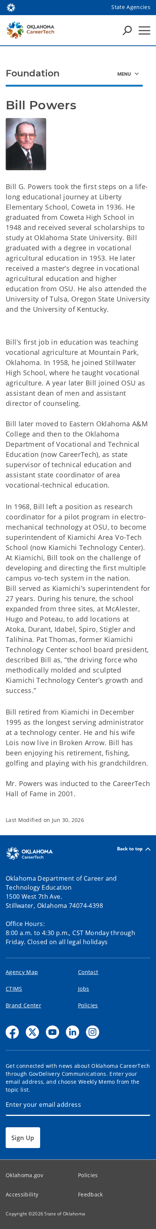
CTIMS (14, 988)
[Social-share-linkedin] (72, 1032)
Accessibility (22, 1194)
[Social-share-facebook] (12, 1032)
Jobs (83, 988)
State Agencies (130, 7)
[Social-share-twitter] (32, 1032)
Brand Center (23, 1005)
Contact (88, 972)
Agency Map (22, 972)
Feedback (90, 1194)
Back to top (130, 849)
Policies (88, 1005)
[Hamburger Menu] (144, 30)
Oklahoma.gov (24, 1175)
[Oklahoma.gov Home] (11, 7)
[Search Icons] (127, 30)
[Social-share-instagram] (92, 1032)
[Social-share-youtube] (52, 1032)
